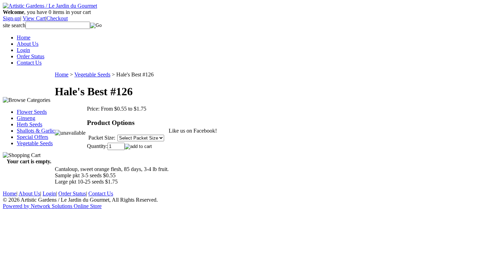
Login (23, 50)
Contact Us (29, 63)
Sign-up (11, 18)
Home (23, 37)
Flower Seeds (32, 112)
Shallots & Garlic (36, 131)
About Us (27, 44)
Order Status (30, 56)
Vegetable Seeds (35, 143)
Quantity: (97, 146)
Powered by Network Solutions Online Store (52, 206)
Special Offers (32, 137)
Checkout (57, 18)
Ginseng (26, 118)
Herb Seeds (29, 124)
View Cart (34, 18)
